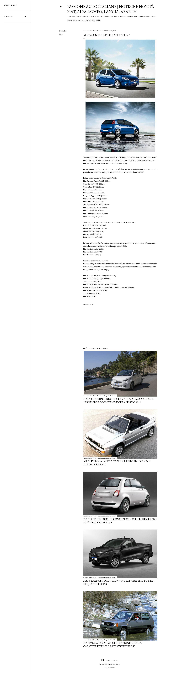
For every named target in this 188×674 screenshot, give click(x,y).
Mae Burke (116, 664)
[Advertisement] (120, 327)
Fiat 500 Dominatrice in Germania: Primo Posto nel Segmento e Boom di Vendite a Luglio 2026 (118, 400)
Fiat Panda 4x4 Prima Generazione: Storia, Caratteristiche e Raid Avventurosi (112, 644)
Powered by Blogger (111, 660)
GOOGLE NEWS (84, 20)
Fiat (60, 34)
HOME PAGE (72, 20)
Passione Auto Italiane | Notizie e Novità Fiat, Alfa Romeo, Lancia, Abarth (110, 9)
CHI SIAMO (96, 20)
